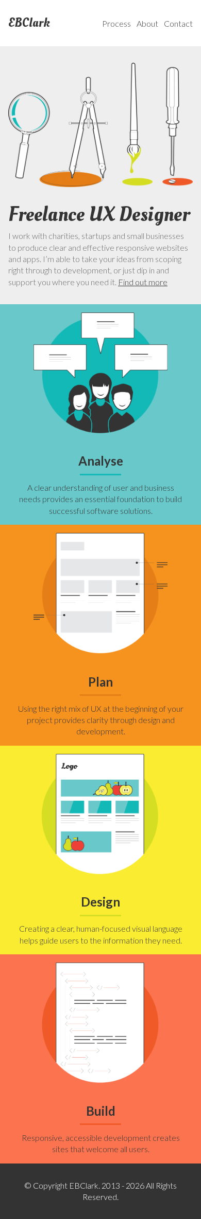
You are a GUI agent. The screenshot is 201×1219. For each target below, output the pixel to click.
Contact (178, 23)
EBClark (29, 23)
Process (116, 23)
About (147, 23)
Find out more (142, 282)
